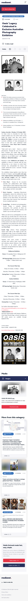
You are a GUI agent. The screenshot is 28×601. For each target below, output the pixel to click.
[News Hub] (6, 2)
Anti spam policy (5, 597)
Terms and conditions (6, 595)
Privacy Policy (5, 592)
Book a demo (13, 560)
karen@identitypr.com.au (8, 330)
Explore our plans (13, 565)
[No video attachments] (25, 49)
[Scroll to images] (10, 49)
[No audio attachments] (20, 49)
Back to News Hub (9, 9)
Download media (14, 407)
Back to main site (8, 582)
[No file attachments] (15, 49)
